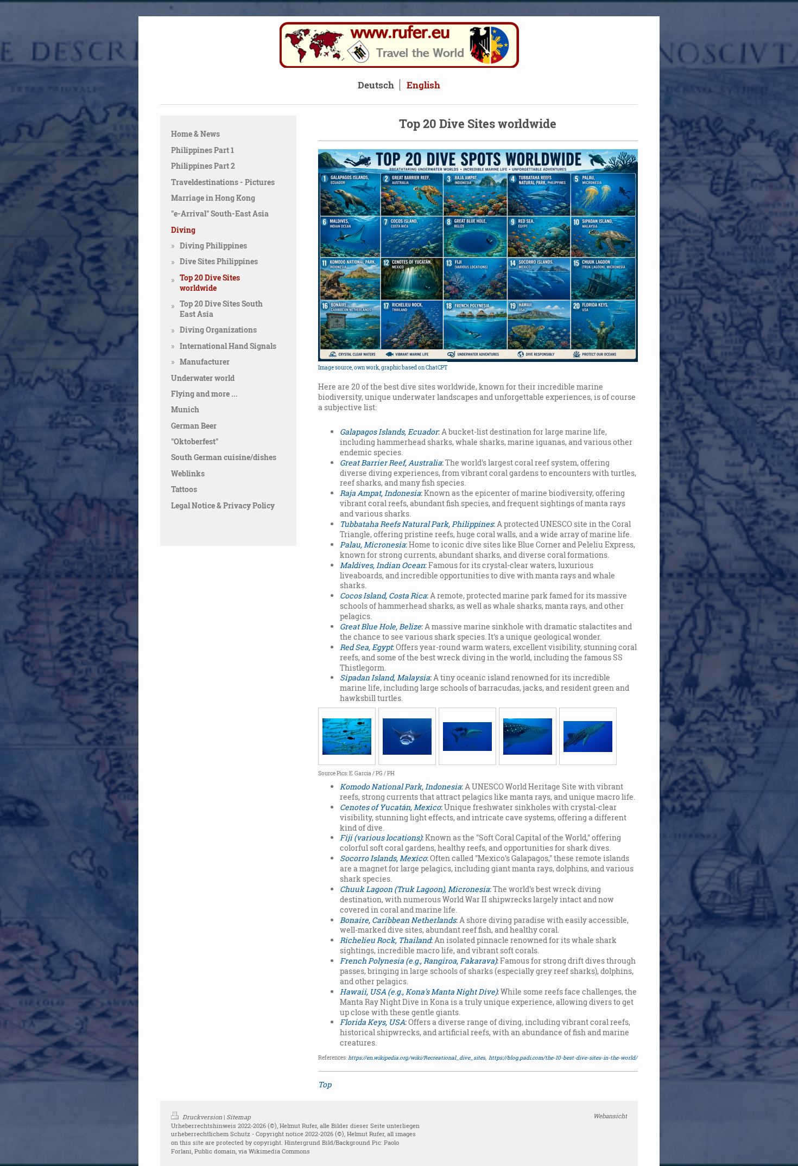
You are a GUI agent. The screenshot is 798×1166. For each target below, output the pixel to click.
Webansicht (610, 1116)
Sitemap (238, 1117)
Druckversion (202, 1117)
